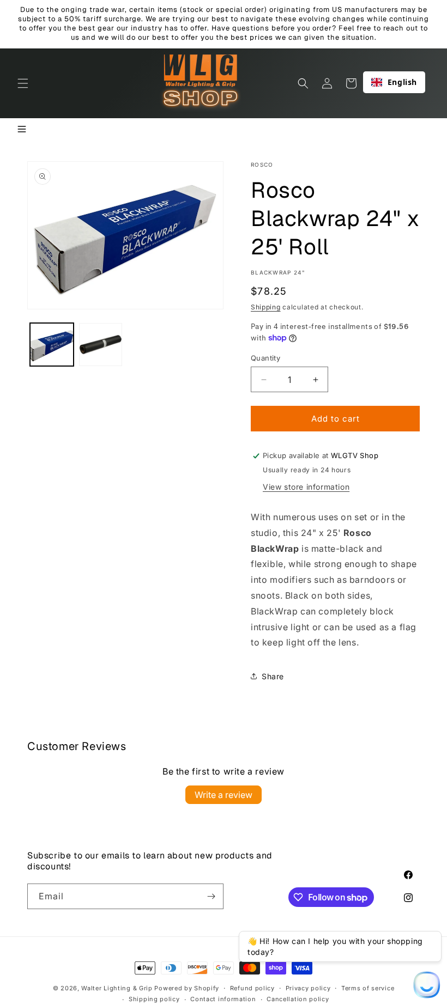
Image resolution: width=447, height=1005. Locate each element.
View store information (306, 486)
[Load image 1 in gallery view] (52, 345)
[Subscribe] (211, 896)
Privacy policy (308, 988)
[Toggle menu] (22, 130)
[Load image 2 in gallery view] (101, 345)
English (402, 82)
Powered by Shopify (186, 988)
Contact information (223, 999)
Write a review (223, 794)
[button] (23, 83)
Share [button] (273, 676)
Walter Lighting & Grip (116, 988)
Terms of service (367, 988)
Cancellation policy (298, 999)
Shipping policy (154, 999)
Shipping (266, 307)
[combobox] (394, 82)
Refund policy (252, 988)
